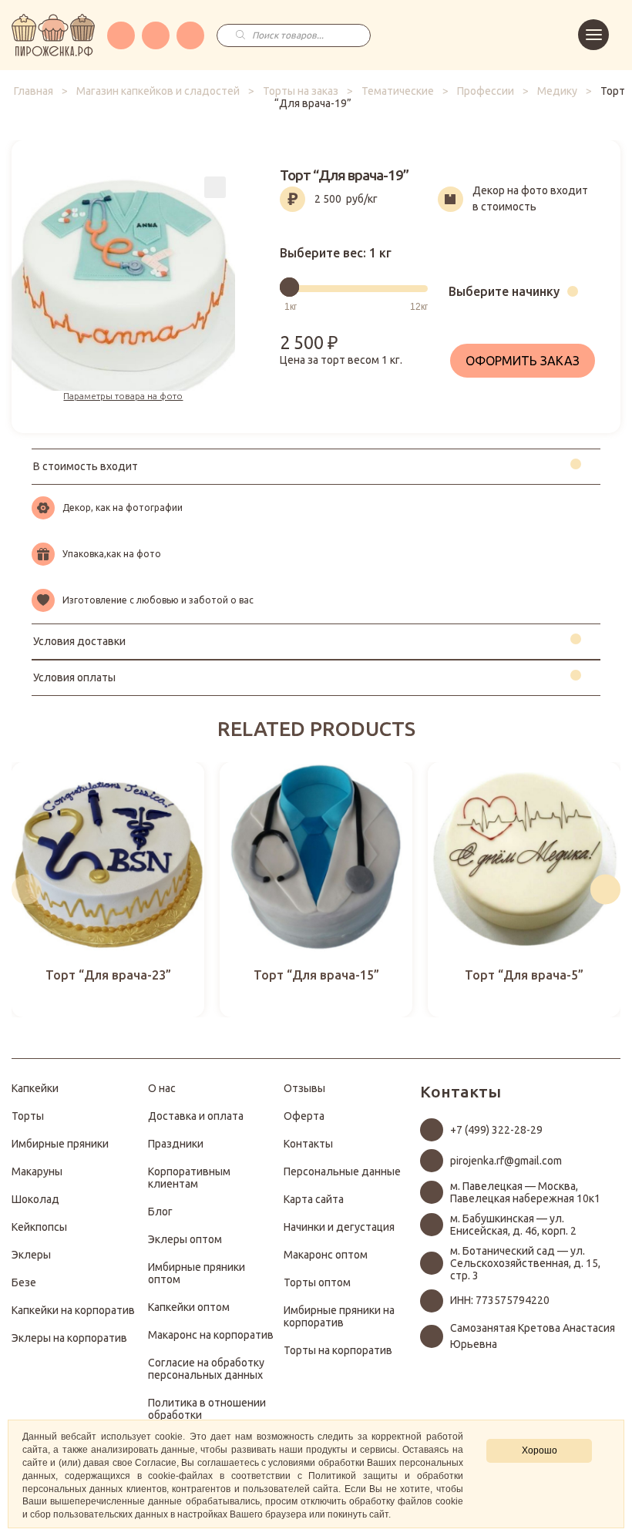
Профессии (485, 91)
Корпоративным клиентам (189, 1177)
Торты (28, 1116)
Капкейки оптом (189, 1307)
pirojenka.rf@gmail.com (506, 1161)
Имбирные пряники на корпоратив (339, 1316)
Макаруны (37, 1171)
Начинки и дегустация (339, 1227)
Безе (24, 1282)
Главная (33, 91)
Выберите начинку (504, 291)
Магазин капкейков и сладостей (158, 91)
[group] (108, 889)
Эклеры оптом (185, 1239)
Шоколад (35, 1199)
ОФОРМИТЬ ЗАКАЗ (523, 361)
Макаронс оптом (326, 1255)
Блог (160, 1211)
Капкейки (35, 1088)
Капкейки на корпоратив (73, 1310)
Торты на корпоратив (338, 1350)
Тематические (397, 91)
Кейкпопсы (39, 1227)
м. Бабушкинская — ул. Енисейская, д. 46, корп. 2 (513, 1224)
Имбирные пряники (60, 1144)
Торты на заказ (300, 91)
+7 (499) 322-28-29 (496, 1130)
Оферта (304, 1116)
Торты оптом (317, 1282)
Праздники (175, 1144)
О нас (162, 1088)
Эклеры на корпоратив (69, 1338)
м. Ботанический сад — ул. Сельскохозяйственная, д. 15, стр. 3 (525, 1263)
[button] (27, 890)
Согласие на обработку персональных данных (206, 1368)
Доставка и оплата (196, 1116)
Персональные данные (342, 1171)
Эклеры (31, 1255)
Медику (557, 91)
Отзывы (304, 1088)
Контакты (308, 1144)
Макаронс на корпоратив (211, 1335)
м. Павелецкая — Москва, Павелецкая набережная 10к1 (525, 1192)
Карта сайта (314, 1199)
